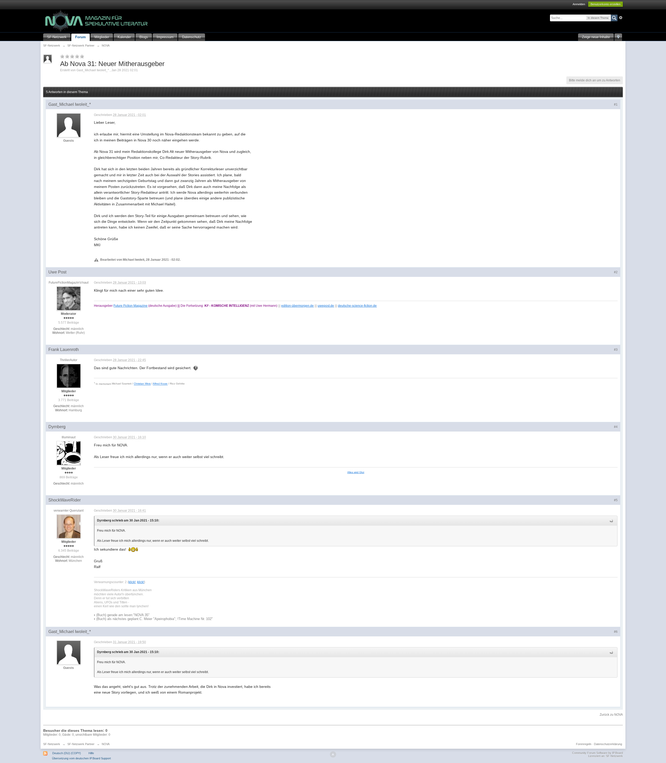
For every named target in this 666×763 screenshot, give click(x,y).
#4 (616, 427)
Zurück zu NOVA (611, 714)
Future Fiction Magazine (130, 305)
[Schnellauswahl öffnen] (618, 37)
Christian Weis (142, 383)
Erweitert (621, 18)
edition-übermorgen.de (297, 305)
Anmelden (579, 4)
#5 (616, 500)
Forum (80, 37)
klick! (132, 582)
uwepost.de (326, 305)
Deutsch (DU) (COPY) (66, 753)
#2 (616, 272)
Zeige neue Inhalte (596, 37)
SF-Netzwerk (57, 37)
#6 (616, 632)
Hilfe (91, 753)
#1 (616, 104)
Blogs (143, 37)
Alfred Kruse (160, 383)
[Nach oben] (333, 754)
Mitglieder (101, 37)
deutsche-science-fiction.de (357, 305)
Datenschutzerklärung (608, 744)
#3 (616, 349)
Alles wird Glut (355, 472)
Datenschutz (191, 37)
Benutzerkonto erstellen (605, 4)
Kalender (124, 37)
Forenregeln (583, 744)
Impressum (165, 37)
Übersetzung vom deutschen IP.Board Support (81, 758)
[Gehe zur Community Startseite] (96, 20)
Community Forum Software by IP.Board (597, 752)
